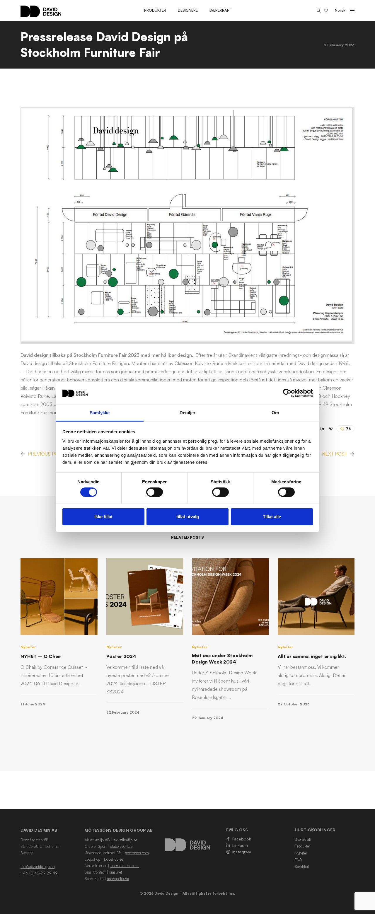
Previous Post (46, 454)
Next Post (334, 454)
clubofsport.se (121, 846)
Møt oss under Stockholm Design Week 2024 (222, 658)
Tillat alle (272, 516)
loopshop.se (113, 859)
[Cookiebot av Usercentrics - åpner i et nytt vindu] (287, 393)
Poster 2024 (121, 656)
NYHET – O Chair (41, 656)
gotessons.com (137, 852)
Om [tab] (275, 412)
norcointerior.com (124, 865)
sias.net (115, 872)
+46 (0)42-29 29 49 (39, 873)
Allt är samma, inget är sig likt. (312, 656)
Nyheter (28, 647)
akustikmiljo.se (125, 840)
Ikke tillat (103, 516)
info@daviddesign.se (37, 866)
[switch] (154, 492)
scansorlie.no (118, 878)
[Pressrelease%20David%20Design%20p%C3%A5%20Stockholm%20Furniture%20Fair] (322, 429)
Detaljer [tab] (188, 412)
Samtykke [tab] (100, 412)
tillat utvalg (187, 516)
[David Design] (41, 14)
